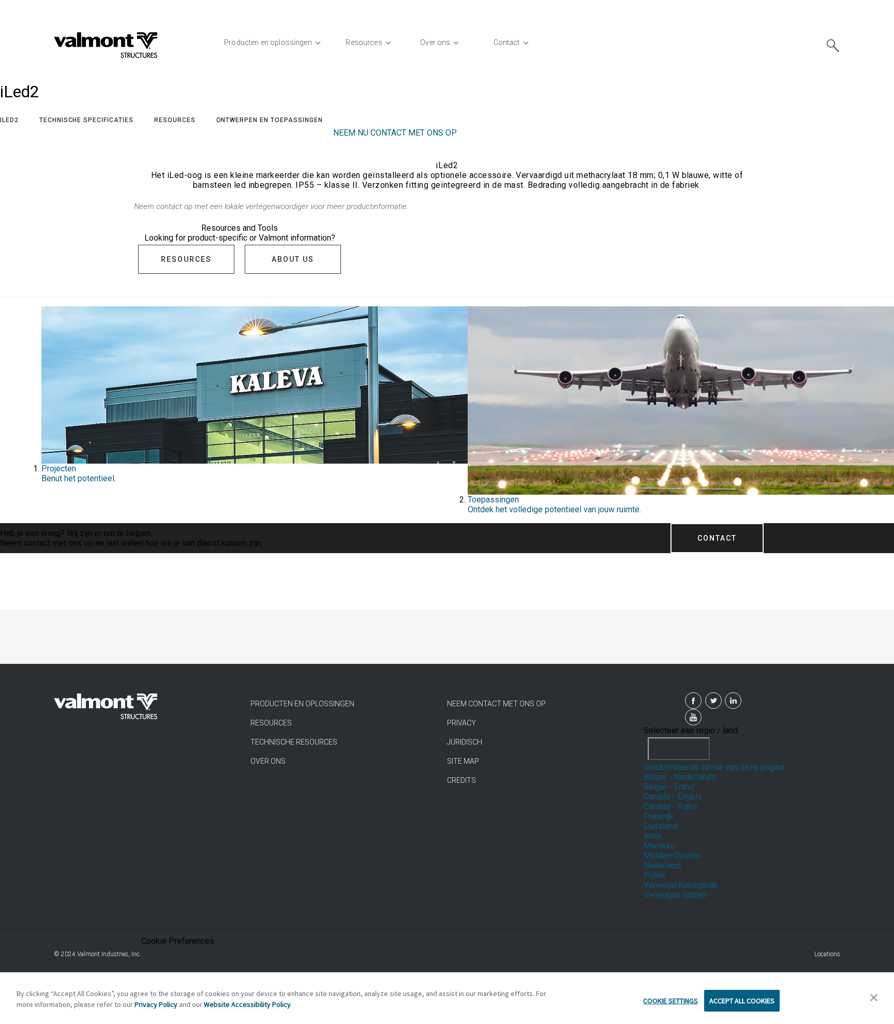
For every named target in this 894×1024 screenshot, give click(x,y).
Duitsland (661, 826)
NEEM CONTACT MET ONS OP (496, 704)
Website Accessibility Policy (247, 1004)
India (652, 836)
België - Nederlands (680, 777)
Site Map (463, 761)
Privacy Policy (156, 1004)
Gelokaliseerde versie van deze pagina (714, 767)
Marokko (659, 846)
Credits (461, 780)
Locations (827, 954)
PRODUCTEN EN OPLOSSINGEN (302, 704)
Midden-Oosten (672, 855)
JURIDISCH (464, 742)
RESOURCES (271, 723)
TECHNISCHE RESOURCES (293, 742)
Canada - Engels (673, 797)
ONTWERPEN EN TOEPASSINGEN (269, 120)
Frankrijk (659, 816)
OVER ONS (268, 761)
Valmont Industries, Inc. (109, 954)
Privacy (461, 723)
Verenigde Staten (675, 895)
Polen (654, 875)
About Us (293, 259)
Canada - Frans (670, 806)
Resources (175, 120)
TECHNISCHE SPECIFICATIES (86, 120)
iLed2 (9, 120)
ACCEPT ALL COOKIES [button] (741, 1000)
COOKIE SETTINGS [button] (670, 1000)
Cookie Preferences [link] (177, 941)
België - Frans (669, 787)
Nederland (662, 865)
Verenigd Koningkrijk (681, 885)
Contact (717, 538)
